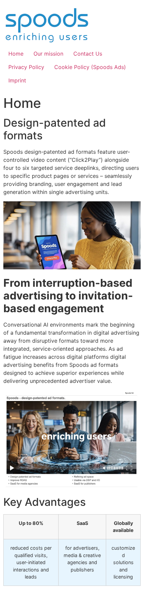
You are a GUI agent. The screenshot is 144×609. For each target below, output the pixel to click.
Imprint (17, 80)
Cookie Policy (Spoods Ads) (90, 67)
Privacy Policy (26, 67)
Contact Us (87, 53)
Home (15, 53)
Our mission (48, 53)
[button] (4, 600)
